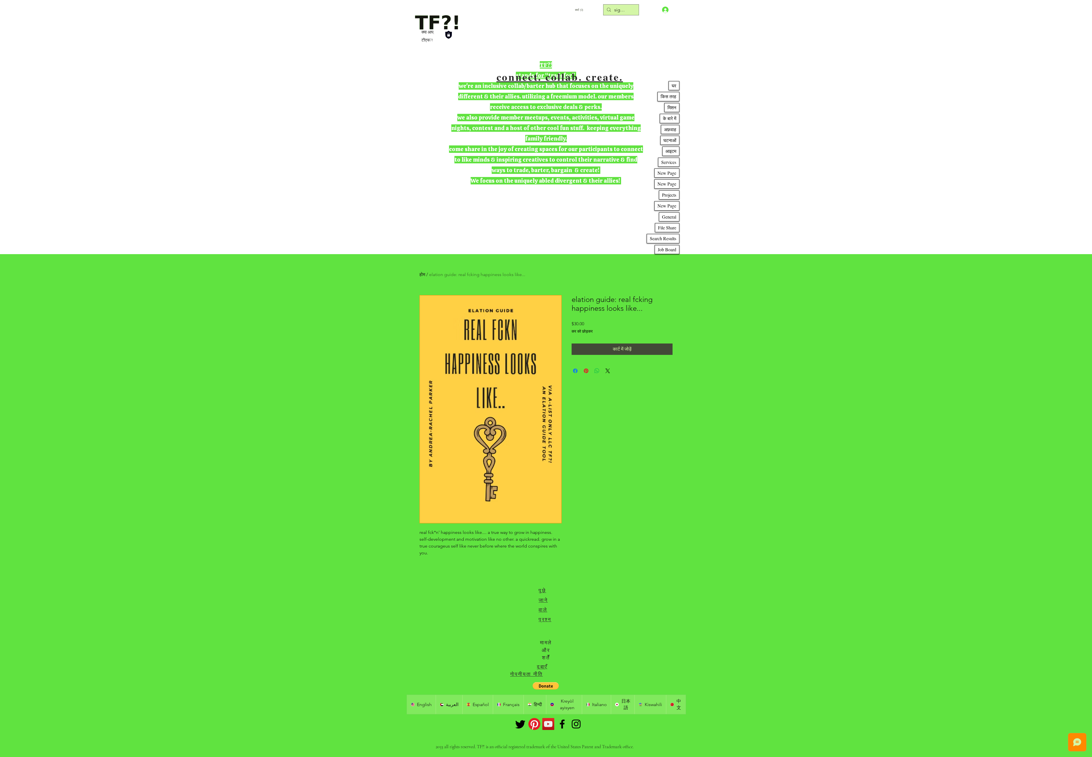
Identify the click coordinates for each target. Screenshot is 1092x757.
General (669, 217)
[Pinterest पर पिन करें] (586, 370)
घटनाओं (669, 140)
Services (668, 162)
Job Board (667, 249)
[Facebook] (562, 724)
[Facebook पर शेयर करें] (575, 370)
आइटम (670, 151)
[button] (546, 686)
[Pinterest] (534, 724)
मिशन (671, 107)
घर (674, 86)
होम (422, 274)
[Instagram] (576, 724)
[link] (595, 9)
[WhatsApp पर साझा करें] (596, 370)
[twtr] (520, 724)
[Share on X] (607, 370)
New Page (666, 173)
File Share (667, 228)
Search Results (663, 238)
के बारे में (669, 118)
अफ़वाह (670, 129)
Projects (669, 195)
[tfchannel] (548, 724)
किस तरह (668, 96)
